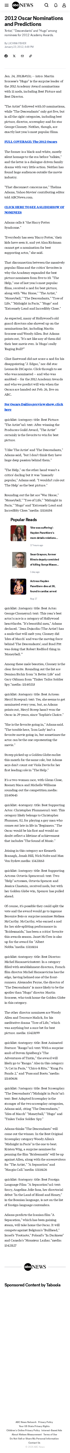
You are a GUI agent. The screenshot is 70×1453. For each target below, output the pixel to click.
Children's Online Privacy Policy (23, 1430)
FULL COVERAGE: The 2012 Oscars (30, 141)
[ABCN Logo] (22, 5)
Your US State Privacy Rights (34, 1426)
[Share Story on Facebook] (6, 56)
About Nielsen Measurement (27, 1434)
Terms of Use (50, 1434)
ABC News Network (26, 1422)
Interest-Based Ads (51, 1430)
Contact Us (34, 1442)
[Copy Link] (30, 56)
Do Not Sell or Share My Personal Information (34, 1438)
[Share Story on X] (14, 56)
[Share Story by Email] (22, 56)
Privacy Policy (45, 1422)
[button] (6, 5)
